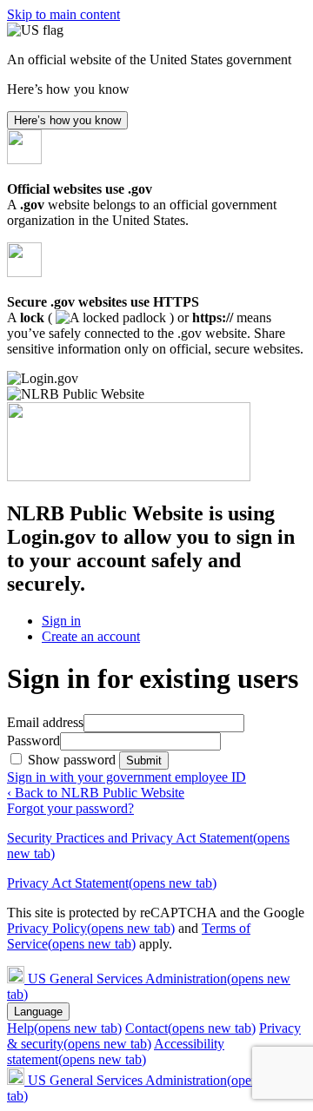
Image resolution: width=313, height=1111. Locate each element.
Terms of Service (128, 936)
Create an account (91, 636)
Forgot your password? (70, 808)
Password (33, 740)
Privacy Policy (91, 928)
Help (64, 1028)
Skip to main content (63, 14)
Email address (45, 722)
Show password (73, 759)
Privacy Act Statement (111, 883)
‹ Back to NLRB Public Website (95, 792)
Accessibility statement (115, 1051)
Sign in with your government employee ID (126, 777)
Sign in (61, 620)
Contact (190, 1028)
